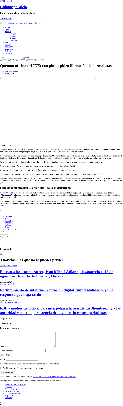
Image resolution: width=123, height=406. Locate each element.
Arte (6, 42)
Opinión (8, 29)
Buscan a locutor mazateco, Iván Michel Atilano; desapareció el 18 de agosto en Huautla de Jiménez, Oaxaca (56, 274)
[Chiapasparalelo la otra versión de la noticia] (61, 1)
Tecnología (9, 47)
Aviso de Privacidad (12, 391)
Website (3, 359)
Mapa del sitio (10, 396)
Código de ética (11, 389)
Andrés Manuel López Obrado (11, 193)
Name (6, 350)
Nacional (13, 36)
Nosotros (8, 387)
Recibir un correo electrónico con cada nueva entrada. (23, 368)
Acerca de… (9, 53)
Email (6, 355)
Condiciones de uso (12, 393)
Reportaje (13, 38)
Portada (8, 27)
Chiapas (13, 34)
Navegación (6, 18)
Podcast (8, 51)
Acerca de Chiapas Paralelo (15, 385)
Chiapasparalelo (13, 7)
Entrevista (13, 40)
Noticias (8, 32)
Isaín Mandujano (13, 71)
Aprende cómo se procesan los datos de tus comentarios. (54, 377)
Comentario (5, 346)
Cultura (7, 45)
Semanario (9, 49)
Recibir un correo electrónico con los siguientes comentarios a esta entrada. (31, 364)
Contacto (8, 398)
